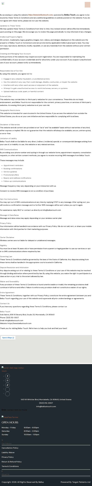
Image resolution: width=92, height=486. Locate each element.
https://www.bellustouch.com (40, 15)
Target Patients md (81, 482)
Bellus (41, 482)
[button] (9, 428)
